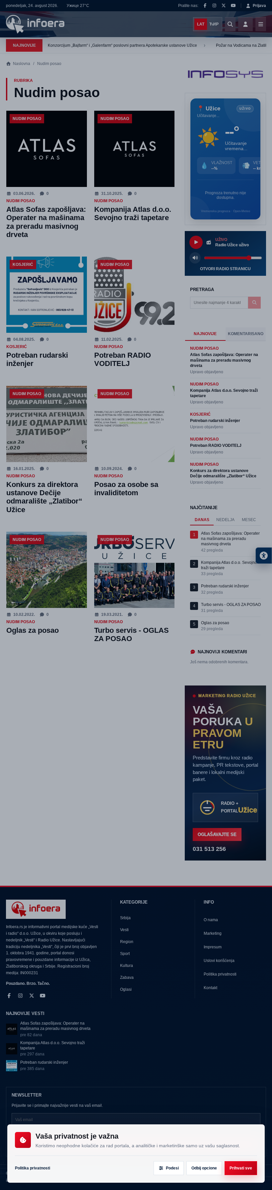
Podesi (172, 1168)
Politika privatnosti (32, 1168)
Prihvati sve (241, 1168)
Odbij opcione (204, 1168)
